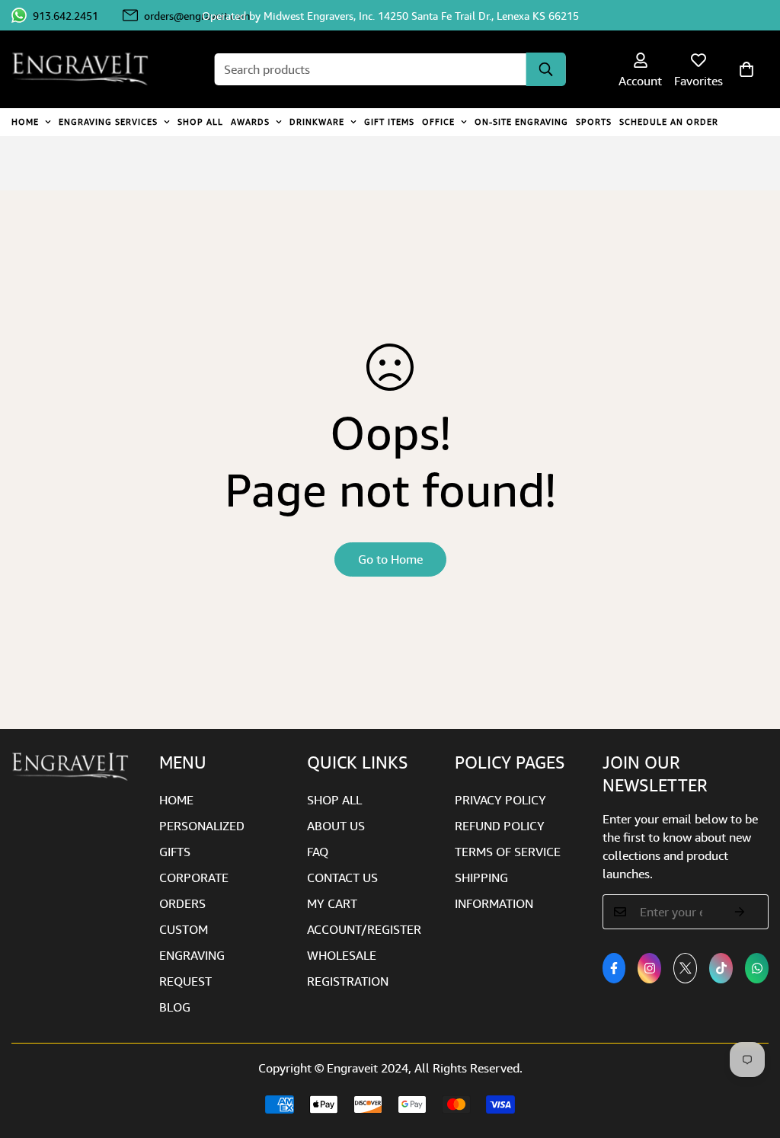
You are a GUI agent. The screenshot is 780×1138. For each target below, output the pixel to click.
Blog (174, 1007)
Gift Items (389, 121)
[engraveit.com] (87, 69)
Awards (250, 121)
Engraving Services (108, 121)
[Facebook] (614, 968)
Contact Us (342, 877)
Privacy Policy (500, 799)
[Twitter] (685, 968)
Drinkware (316, 121)
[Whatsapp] (757, 968)
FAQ (317, 851)
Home (25, 121)
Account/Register (364, 929)
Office (438, 121)
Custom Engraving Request (192, 955)
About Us (336, 825)
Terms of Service (508, 851)
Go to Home (390, 559)
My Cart (332, 903)
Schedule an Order (668, 121)
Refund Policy (500, 825)
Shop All (200, 121)
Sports (594, 121)
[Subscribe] (740, 911)
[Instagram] (649, 968)
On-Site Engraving (521, 121)
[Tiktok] (721, 968)
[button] (746, 69)
